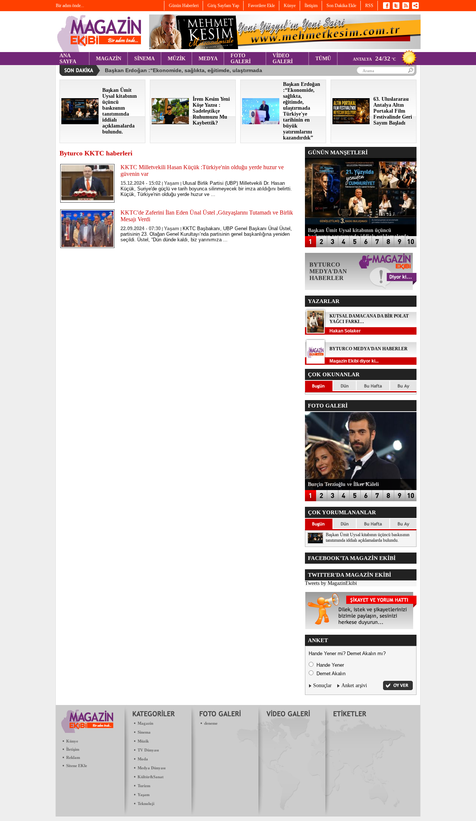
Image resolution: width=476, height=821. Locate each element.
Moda (143, 759)
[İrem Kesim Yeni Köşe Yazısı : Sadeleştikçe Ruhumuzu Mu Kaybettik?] (170, 122)
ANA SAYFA (68, 58)
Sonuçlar (322, 685)
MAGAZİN (108, 58)
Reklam (73, 757)
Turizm (144, 785)
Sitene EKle (76, 765)
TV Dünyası (148, 750)
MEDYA (208, 58)
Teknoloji (146, 803)
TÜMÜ (323, 58)
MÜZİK (177, 58)
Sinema (144, 732)
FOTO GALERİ (241, 58)
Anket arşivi (354, 685)
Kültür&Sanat (151, 777)
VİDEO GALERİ (283, 58)
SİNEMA (144, 58)
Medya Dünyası (151, 768)
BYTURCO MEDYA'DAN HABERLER (368, 348)
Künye (72, 741)
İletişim (72, 749)
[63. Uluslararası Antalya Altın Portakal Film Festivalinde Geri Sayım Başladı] (351, 122)
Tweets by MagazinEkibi (331, 583)
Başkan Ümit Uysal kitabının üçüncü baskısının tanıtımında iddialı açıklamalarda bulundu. (367, 537)
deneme (211, 723)
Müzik (143, 741)
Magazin (145, 723)
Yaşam (143, 794)
